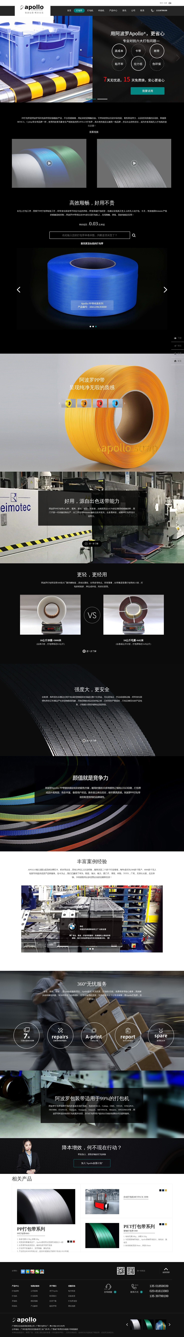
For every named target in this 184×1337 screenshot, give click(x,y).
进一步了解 (91, 651)
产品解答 (34, 1306)
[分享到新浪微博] (32, 1272)
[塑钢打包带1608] (148, 1324)
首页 (69, 10)
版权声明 (52, 1306)
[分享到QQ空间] (28, 1272)
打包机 (90, 10)
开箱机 (14, 1301)
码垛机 (101, 10)
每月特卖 (71, 1291)
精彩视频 (34, 1301)
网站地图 (71, 1306)
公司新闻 (34, 1291)
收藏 (179, 353)
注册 (165, 3)
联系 (142, 10)
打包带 (79, 10)
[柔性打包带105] (160, 1324)
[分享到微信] (37, 1272)
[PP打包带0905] (135, 1324)
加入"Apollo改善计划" (92, 1163)
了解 (179, 338)
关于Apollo (53, 1291)
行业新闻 (34, 1296)
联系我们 (52, 1296)
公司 (133, 10)
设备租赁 (71, 1296)
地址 (179, 346)
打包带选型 (72, 1301)
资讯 (124, 10)
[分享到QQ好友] (42, 1272)
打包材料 (15, 1291)
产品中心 (113, 10)
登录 (161, 3)
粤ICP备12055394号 (57, 1326)
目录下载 (52, 1301)
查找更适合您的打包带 (92, 243)
